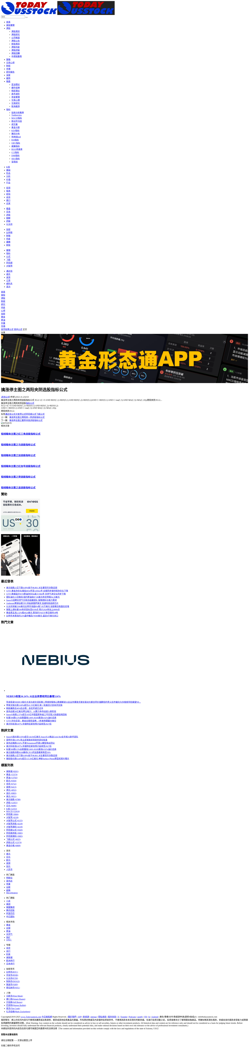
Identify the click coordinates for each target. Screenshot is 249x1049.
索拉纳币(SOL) (13, 988)
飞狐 (8, 260)
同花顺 (9, 263)
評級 (8, 221)
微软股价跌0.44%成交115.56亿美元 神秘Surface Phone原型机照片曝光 (37, 759)
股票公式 (9, 329)
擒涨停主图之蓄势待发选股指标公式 (26, 420)
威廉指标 (15, 146)
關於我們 (72, 1017)
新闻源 (86, 1017)
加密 (8, 229)
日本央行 (10, 964)
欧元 (11, 781)
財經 (8, 66)
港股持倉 (15, 47)
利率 (8, 954)
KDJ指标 (15, 130)
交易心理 (15, 100)
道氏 (8, 274)
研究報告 (10, 72)
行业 (8, 183)
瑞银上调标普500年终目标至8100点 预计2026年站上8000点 (33, 609)
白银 (8, 928)
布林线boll (16, 137)
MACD (13, 811)
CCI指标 (15, 152)
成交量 (14, 124)
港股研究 (15, 34)
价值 (8, 179)
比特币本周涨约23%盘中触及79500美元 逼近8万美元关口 (32, 616)
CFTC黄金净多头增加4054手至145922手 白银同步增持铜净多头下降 (37, 591)
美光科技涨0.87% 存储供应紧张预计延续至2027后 (28, 724)
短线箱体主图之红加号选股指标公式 (20, 466)
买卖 (8, 212)
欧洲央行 (10, 960)
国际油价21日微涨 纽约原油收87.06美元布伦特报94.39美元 (33, 597)
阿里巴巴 (10, 913)
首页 (3, 329)
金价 (11, 793)
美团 (8, 904)
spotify (140, 1017)
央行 (8, 951)
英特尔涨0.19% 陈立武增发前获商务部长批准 (26, 740)
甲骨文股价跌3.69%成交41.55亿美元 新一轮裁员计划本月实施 (34, 705)
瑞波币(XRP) (12, 984)
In (149, 1017)
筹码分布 (15, 134)
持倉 (8, 239)
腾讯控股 (10, 910)
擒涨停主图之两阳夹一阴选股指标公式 (27, 417)
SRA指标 (15, 159)
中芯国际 (10, 917)
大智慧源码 (14, 827)
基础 (8, 170)
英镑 (11, 787)
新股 (8, 245)
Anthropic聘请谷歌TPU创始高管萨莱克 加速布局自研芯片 (32, 603)
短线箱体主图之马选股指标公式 (18, 444)
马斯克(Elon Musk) (14, 996)
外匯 (3, 323)
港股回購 (15, 53)
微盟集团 (10, 907)
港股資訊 (15, 31)
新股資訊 (15, 44)
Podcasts (132, 1017)
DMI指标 (15, 155)
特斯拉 (9, 878)
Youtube (123, 1017)
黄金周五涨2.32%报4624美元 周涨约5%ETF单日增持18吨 (32, 613)
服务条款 (112, 1017)
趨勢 (8, 78)
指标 (8, 109)
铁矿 (8, 937)
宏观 (8, 188)
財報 (8, 236)
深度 (8, 75)
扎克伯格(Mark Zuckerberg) (18, 1011)
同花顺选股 (14, 833)
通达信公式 (10, 414)
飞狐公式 (40, 414)
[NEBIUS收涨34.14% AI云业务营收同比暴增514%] (56, 690)
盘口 (8, 200)
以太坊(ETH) (12, 978)
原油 (3, 320)
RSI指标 (15, 140)
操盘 (8, 81)
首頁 (8, 22)
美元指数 (13, 799)
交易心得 (10, 63)
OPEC (9, 940)
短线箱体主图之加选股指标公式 (18, 455)
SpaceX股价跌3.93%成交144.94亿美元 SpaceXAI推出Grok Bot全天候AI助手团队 (42, 737)
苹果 (8, 884)
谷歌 (8, 887)
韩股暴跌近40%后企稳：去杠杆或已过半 (24, 708)
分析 (8, 176)
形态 (8, 173)
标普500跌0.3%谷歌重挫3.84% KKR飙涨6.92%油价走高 (31, 718)
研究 (3, 304)
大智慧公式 (21, 414)
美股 (3, 295)
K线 (8, 167)
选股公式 (14, 842)
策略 (8, 59)
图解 (8, 218)
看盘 (8, 209)
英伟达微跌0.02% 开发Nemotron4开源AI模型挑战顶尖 (30, 743)
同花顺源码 (14, 836)
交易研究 (15, 103)
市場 (8, 69)
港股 (8, 28)
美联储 (12, 771)
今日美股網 (47, 1017)
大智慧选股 (14, 824)
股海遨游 (15, 106)
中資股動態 (16, 56)
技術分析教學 (17, 113)
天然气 (9, 934)
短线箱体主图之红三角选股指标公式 (20, 434)
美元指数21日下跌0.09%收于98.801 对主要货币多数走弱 (31, 588)
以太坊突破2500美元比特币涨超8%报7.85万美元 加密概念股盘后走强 (37, 606)
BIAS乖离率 (16, 149)
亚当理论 (15, 84)
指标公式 (30, 403)
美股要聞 (10, 25)
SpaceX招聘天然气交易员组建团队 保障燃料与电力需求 (31, 600)
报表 (8, 191)
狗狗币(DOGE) (13, 981)
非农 (11, 784)
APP (79, 1017)
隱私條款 (102, 1017)
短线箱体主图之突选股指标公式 (18, 476)
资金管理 (15, 97)
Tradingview (16, 115)
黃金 (3, 317)
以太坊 (9, 224)
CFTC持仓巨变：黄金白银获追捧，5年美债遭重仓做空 (31, 721)
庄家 (8, 203)
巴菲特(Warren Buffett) (16, 1005)
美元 (11, 796)
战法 (8, 197)
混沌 (8, 287)
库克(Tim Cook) (13, 1008)
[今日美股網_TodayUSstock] (58, 14)
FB (145, 1017)
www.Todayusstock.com (31, 1017)
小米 (8, 901)
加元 (8, 866)
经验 (8, 194)
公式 (8, 256)
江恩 (8, 280)
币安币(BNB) (12, 975)
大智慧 (9, 266)
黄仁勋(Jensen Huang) (15, 999)
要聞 (8, 250)
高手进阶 (15, 94)
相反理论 (15, 91)
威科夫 (9, 283)
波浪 (8, 277)
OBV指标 (15, 143)
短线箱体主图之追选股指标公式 (18, 487)
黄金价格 (13, 845)
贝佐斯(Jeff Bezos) (14, 1002)
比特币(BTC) (12, 972)
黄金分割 (15, 127)
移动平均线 (16, 121)
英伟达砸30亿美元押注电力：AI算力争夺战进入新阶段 (31, 711)
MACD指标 (16, 118)
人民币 (9, 869)
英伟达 (9, 881)
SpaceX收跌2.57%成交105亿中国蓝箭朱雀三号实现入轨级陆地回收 (36, 714)
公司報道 (15, 38)
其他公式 (18, 329)
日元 (11, 806)
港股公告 (15, 41)
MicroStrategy (12, 893)
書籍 (8, 242)
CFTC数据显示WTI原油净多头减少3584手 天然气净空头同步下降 (36, 594)
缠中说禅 (15, 88)
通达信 (9, 271)
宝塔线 (14, 162)
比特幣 (9, 232)
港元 (11, 790)
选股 (8, 215)
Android (154, 1017)
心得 (3, 311)
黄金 (11, 774)
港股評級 (15, 50)
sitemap (94, 1017)
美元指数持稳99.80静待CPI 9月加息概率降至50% (28, 752)
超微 (8, 890)
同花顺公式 (31, 414)
